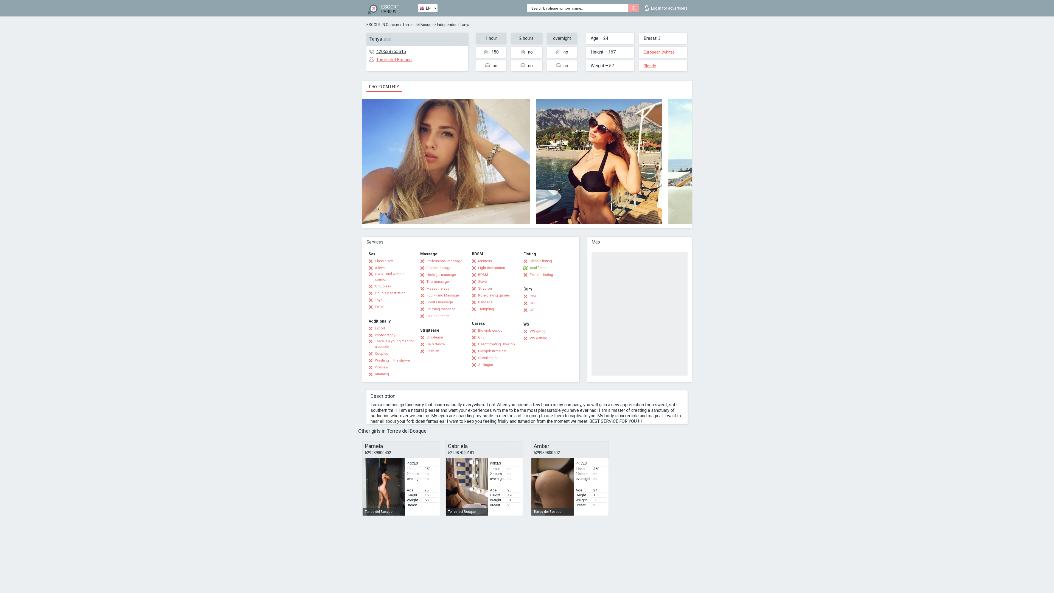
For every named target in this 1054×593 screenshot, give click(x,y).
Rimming (382, 374)
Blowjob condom (492, 330)
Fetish (380, 307)
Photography (385, 335)
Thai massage (438, 281)
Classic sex (384, 261)
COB (533, 303)
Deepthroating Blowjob (496, 344)
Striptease (435, 337)
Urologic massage (441, 275)
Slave (482, 281)
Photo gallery (384, 87)
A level (380, 268)
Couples (381, 353)
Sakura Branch (438, 316)
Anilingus (485, 365)
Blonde (650, 65)
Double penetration (390, 293)
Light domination (491, 268)
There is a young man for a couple (394, 344)
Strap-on (485, 288)
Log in (669, 8)
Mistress (485, 261)
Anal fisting (539, 268)
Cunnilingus (487, 358)
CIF (532, 310)
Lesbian (433, 351)
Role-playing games (494, 295)
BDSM (483, 275)
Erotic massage (439, 268)
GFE (481, 337)
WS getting (538, 338)
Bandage (485, 302)
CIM (533, 296)
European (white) (659, 52)
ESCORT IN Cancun (382, 25)
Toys (378, 300)
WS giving (538, 331)
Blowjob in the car (492, 351)
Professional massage (444, 261)
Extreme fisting (541, 275)
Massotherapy (438, 288)
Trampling (486, 309)
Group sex (383, 286)
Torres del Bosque (418, 25)
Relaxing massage (441, 309)
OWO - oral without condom (390, 276)
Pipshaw (381, 367)
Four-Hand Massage (443, 295)
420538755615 (391, 51)
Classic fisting (541, 261)
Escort (380, 328)
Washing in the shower (393, 360)
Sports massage (440, 302)
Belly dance (436, 344)
